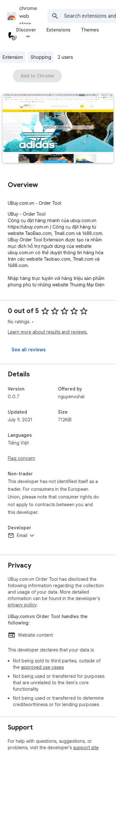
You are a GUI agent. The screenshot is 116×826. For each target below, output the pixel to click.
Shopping (41, 57)
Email (22, 535)
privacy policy (22, 605)
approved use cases (42, 667)
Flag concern (21, 458)
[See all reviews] (29, 349)
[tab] (26, 30)
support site (86, 747)
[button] (58, 129)
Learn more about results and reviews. (48, 332)
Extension (13, 57)
